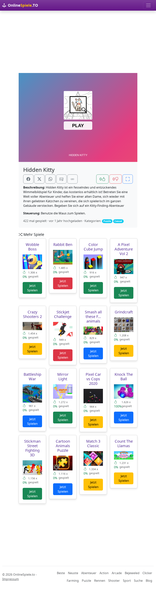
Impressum (10, 579)
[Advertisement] (78, 41)
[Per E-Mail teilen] (61, 179)
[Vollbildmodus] (128, 179)
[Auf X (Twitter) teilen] (39, 179)
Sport (127, 581)
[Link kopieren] (72, 179)
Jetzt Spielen (32, 288)
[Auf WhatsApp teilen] (50, 179)
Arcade (117, 573)
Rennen (99, 581)
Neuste (73, 573)
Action (104, 573)
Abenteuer (88, 573)
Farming (73, 581)
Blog (149, 581)
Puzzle (86, 581)
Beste (61, 573)
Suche (138, 581)
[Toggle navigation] (148, 5)
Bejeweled (132, 573)
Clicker (147, 573)
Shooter (114, 581)
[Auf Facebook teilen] (28, 179)
